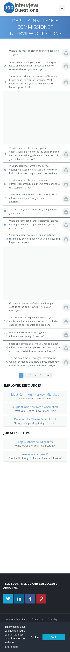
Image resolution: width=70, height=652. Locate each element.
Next (47, 375)
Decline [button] (35, 637)
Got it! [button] (53, 637)
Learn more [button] (11, 646)
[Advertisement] (35, 117)
